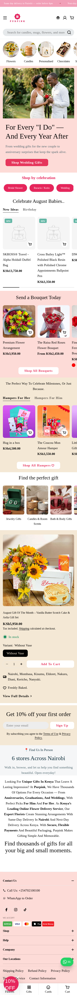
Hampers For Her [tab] (16, 398)
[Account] (65, 18)
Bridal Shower (15, 188)
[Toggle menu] (5, 18)
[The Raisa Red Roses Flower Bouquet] (53, 321)
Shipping (24, 628)
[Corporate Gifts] (58, 18)
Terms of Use (50, 733)
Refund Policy (37, 971)
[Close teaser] (17, 977)
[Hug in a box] (19, 421)
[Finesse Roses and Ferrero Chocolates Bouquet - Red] (73, 365)
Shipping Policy (13, 971)
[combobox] (38, 32)
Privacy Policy (60, 971)
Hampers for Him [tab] (49, 398)
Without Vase (15, 653)
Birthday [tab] (30, 209)
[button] (11, 983)
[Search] (69, 32)
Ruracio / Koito (42, 188)
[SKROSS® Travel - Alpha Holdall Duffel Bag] (19, 233)
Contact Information (42, 978)
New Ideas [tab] (11, 209)
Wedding (65, 188)
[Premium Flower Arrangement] (19, 321)
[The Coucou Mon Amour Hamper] (53, 421)
